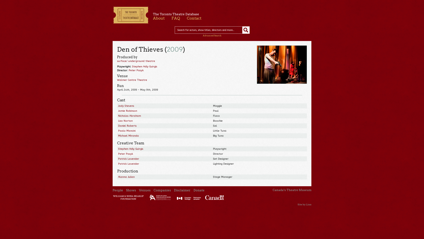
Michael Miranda (128, 135)
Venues (145, 190)
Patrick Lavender (128, 158)
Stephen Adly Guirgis (144, 66)
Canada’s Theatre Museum (292, 190)
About (159, 18)
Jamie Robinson (127, 110)
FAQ (175, 18)
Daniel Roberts (127, 125)
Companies (162, 190)
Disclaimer (182, 190)
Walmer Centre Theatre (132, 80)
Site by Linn (304, 204)
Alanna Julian (126, 176)
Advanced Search (212, 35)
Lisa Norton (125, 120)
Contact (194, 18)
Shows (131, 190)
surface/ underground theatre (136, 61)
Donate (199, 190)
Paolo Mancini (126, 130)
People (118, 190)
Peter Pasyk (136, 70)
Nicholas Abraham (129, 115)
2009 (175, 49)
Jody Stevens (126, 105)
